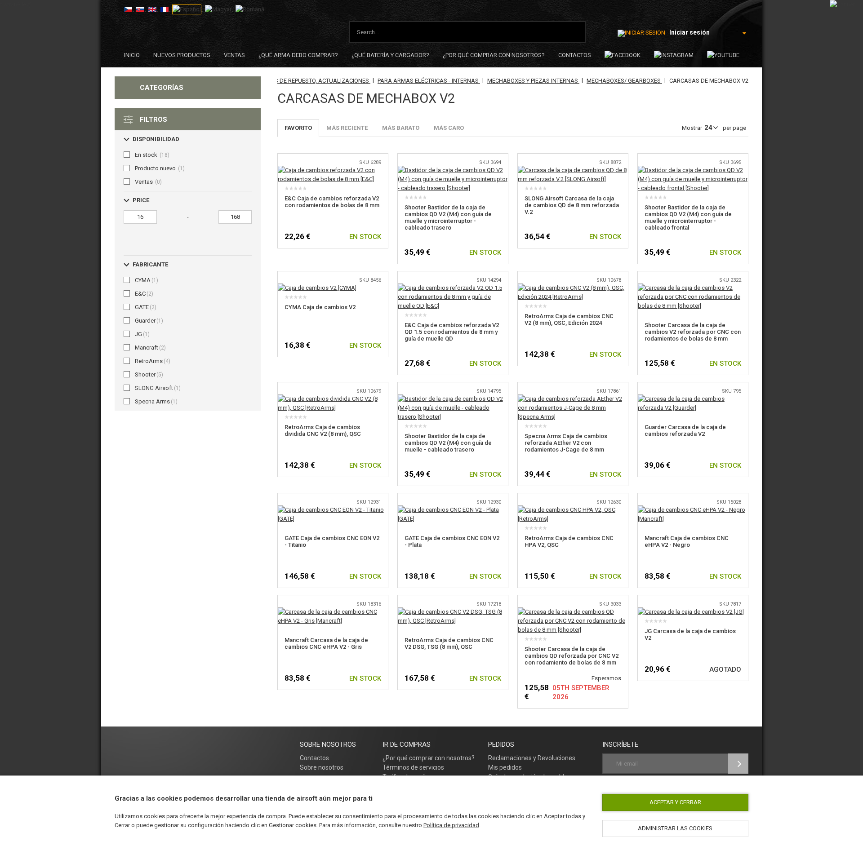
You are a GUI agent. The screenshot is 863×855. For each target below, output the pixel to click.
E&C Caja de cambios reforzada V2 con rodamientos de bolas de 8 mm (332, 201)
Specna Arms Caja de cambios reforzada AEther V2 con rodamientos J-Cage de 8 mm (566, 443)
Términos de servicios (413, 767)
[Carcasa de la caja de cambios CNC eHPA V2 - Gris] (333, 611)
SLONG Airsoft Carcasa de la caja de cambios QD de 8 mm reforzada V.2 (572, 205)
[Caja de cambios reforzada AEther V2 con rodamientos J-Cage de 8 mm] (573, 398)
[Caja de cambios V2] (317, 287)
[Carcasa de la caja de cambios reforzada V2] (693, 398)
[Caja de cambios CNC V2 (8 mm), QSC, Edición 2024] (573, 287)
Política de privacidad (451, 825)
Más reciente (347, 127)
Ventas (234, 55)
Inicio (132, 55)
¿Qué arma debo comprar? (298, 55)
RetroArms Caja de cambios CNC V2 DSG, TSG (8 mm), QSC (449, 643)
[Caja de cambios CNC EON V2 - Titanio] (333, 509)
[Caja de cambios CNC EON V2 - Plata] (453, 509)
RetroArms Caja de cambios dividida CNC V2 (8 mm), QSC (323, 430)
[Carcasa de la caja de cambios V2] (691, 611)
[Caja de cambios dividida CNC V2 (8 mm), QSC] (333, 398)
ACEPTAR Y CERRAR (675, 802)
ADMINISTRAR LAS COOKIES (675, 828)
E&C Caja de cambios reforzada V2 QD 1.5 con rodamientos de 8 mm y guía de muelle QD (452, 332)
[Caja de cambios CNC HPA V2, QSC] (573, 509)
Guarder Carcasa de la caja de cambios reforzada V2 (685, 430)
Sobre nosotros (321, 767)
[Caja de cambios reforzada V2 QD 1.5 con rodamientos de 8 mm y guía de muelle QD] (453, 287)
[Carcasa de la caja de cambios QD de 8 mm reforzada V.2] (573, 170)
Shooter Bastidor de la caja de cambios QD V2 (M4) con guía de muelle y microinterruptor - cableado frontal (688, 217)
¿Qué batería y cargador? (390, 55)
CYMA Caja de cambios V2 (320, 307)
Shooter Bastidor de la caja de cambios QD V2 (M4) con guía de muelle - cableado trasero (448, 443)
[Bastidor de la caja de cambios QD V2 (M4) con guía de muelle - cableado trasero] (453, 398)
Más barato (400, 127)
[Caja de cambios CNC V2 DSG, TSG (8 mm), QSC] (453, 611)
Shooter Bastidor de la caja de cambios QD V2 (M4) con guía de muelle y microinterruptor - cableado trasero (448, 217)
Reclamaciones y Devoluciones (531, 758)
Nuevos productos (181, 55)
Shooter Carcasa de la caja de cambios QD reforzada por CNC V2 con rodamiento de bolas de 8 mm (571, 656)
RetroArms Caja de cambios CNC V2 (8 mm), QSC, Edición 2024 (569, 319)
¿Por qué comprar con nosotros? (494, 55)
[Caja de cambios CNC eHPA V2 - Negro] (693, 509)
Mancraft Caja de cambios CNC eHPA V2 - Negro (687, 541)
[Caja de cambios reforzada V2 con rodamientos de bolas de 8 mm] (333, 170)
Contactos (574, 55)
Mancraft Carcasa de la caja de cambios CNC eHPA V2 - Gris (326, 643)
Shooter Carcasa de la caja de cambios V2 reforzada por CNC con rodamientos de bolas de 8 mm (693, 332)
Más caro (449, 127)
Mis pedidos (505, 767)
